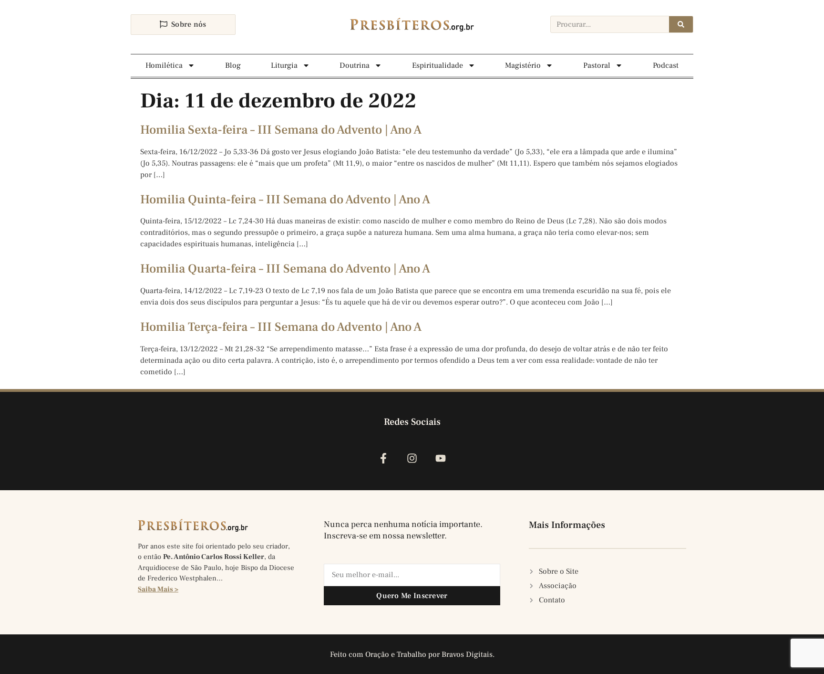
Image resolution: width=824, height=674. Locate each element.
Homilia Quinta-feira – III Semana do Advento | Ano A (285, 199)
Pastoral (596, 65)
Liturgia (284, 65)
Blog (233, 65)
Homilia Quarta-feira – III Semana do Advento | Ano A (285, 269)
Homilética (164, 65)
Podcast (666, 65)
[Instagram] (411, 458)
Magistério (523, 65)
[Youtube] (441, 458)
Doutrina (355, 65)
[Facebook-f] (383, 458)
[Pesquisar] (681, 24)
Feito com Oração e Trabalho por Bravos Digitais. (412, 654)
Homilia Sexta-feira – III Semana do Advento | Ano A (281, 130)
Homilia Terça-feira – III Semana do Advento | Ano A (281, 327)
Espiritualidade (437, 65)
